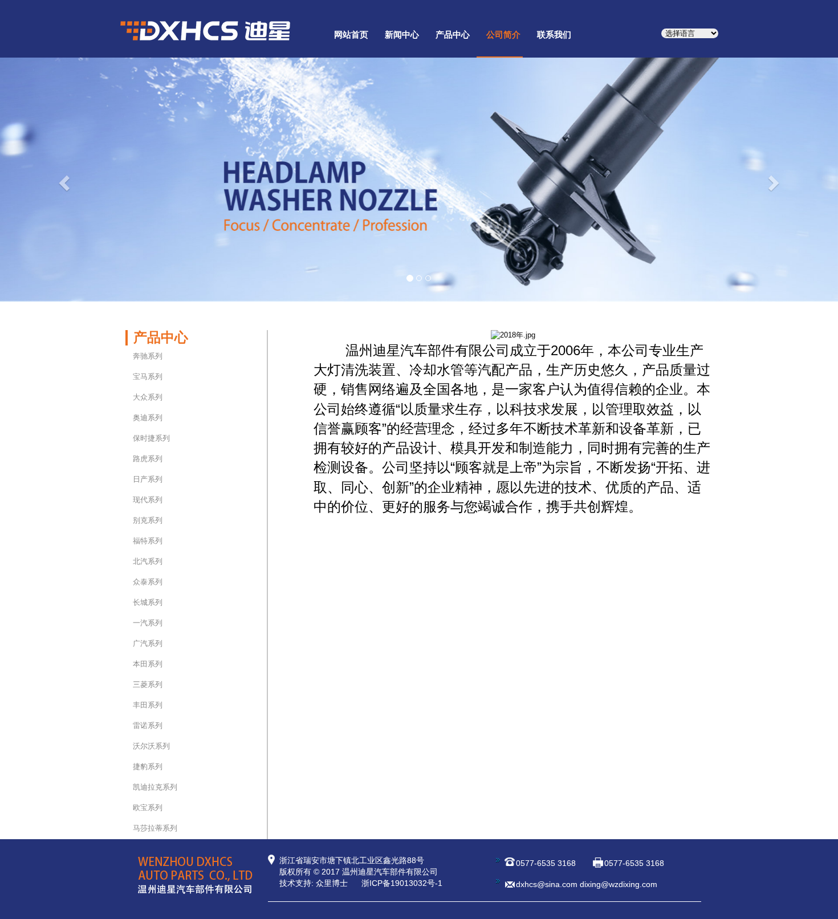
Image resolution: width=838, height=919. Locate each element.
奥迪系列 (147, 417)
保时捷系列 (151, 438)
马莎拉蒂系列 (155, 828)
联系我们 (554, 34)
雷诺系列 (147, 725)
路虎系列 (147, 458)
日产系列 (147, 479)
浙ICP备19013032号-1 (401, 883)
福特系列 (147, 540)
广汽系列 (147, 643)
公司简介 (503, 34)
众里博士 (332, 883)
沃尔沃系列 (151, 746)
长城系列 (147, 602)
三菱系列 (147, 684)
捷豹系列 (147, 766)
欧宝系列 (147, 807)
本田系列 (147, 664)
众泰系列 (147, 582)
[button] (63, 180)
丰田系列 (147, 705)
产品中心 (453, 34)
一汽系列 (147, 623)
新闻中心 (402, 34)
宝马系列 (147, 376)
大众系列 (147, 397)
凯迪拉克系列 (155, 787)
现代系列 (147, 499)
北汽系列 (147, 561)
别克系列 (147, 520)
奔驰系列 (147, 356)
